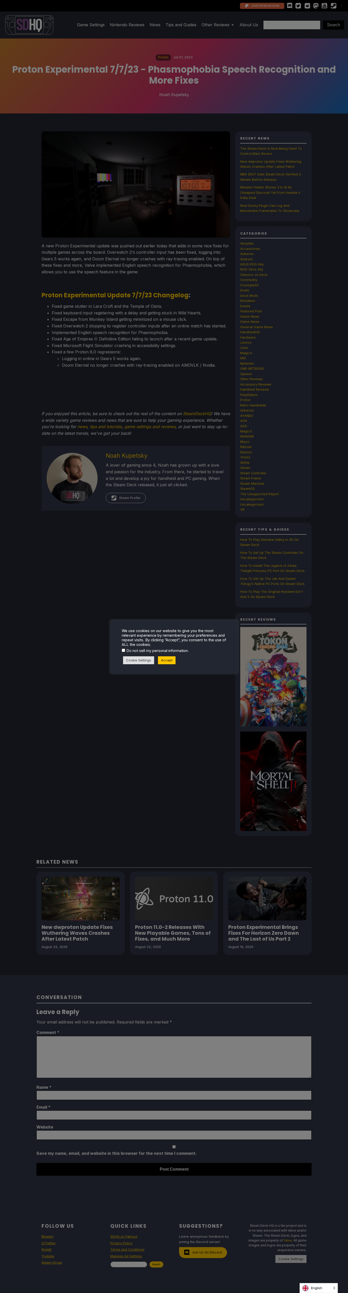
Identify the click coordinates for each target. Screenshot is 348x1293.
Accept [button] (166, 660)
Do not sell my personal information (157, 650)
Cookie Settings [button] (138, 660)
